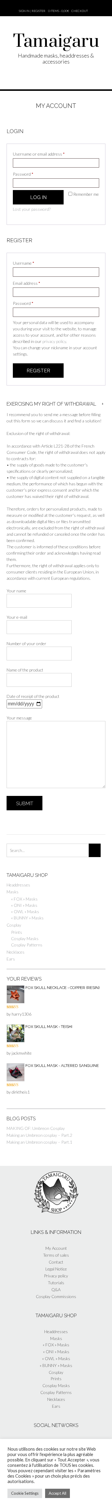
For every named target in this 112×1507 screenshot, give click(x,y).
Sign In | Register (32, 11)
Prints (16, 932)
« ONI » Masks (24, 905)
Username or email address (46, 153)
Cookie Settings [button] (25, 1493)
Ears (11, 958)
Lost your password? (31, 209)
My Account (56, 1248)
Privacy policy (56, 1275)
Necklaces (15, 952)
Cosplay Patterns (26, 944)
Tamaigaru (56, 41)
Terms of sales (56, 1255)
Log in (38, 197)
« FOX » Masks (24, 898)
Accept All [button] (57, 1493)
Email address (34, 283)
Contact (56, 1261)
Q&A (56, 1289)
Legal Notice (56, 1268)
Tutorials (56, 1282)
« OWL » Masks (25, 911)
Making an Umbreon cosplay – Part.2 (39, 1135)
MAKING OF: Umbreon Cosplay (36, 1128)
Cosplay (14, 925)
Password (31, 174)
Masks (13, 891)
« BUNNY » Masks (27, 917)
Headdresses (18, 884)
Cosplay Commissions (56, 1296)
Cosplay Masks (25, 938)
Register (38, 371)
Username (31, 263)
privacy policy (54, 341)
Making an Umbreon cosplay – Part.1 (39, 1142)
